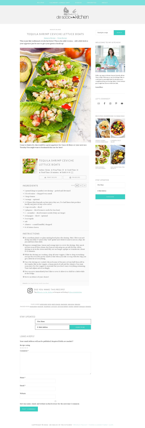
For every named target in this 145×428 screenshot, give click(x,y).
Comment (24, 351)
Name (22, 378)
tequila (82, 306)
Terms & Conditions (98, 425)
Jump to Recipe (50, 38)
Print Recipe (62, 38)
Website (23, 393)
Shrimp (76, 306)
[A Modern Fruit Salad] (118, 128)
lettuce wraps (63, 306)
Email (22, 385)
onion (71, 306)
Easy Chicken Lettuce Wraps (100, 167)
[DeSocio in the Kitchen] (72, 19)
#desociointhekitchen (75, 292)
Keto (49, 304)
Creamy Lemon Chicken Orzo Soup (101, 141)
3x (84, 185)
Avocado (33, 306)
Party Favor (56, 304)
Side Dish (71, 304)
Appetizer (43, 304)
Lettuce (54, 306)
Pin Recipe (76, 177)
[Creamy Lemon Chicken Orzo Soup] (102, 128)
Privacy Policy (80, 425)
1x (77, 185)
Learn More (99, 87)
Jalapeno (47, 306)
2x (81, 185)
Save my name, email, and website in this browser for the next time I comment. (50, 404)
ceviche (40, 306)
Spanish (77, 304)
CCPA (111, 425)
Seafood (64, 304)
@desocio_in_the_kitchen (44, 292)
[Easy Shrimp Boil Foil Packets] (118, 154)
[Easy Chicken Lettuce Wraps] (102, 154)
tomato (88, 306)
